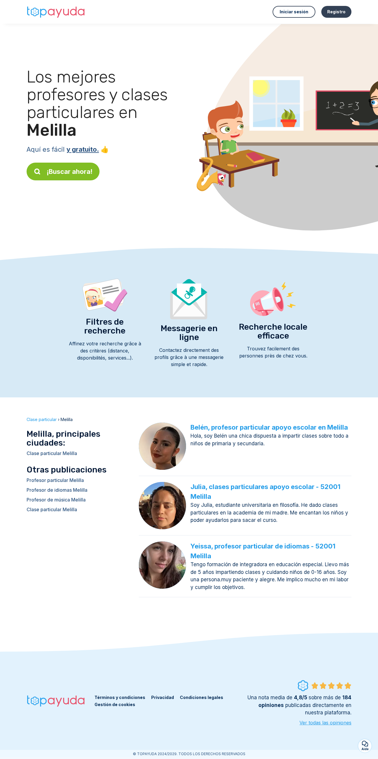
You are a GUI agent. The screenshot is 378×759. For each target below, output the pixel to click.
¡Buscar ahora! (69, 171)
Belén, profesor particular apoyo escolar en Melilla (269, 427)
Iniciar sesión (294, 11)
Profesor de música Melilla (56, 500)
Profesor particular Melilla (55, 480)
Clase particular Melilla (52, 453)
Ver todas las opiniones (325, 723)
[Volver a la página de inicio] (56, 12)
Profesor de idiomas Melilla (57, 490)
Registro (336, 11)
